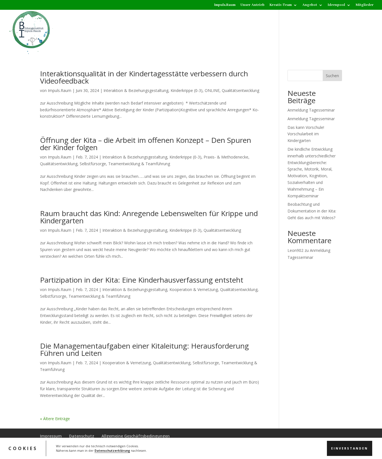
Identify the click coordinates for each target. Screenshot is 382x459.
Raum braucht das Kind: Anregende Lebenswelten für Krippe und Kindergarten (149, 217)
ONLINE (212, 90)
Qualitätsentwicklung (240, 90)
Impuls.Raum (224, 5)
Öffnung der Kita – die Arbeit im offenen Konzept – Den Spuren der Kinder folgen (145, 143)
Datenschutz (81, 436)
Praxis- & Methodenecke (226, 157)
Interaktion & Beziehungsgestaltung (135, 90)
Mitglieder (365, 5)
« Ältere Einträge (55, 418)
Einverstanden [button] (349, 448)
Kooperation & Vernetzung (193, 289)
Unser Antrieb (252, 5)
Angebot (309, 5)
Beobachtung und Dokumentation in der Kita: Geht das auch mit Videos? (311, 211)
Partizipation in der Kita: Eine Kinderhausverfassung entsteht (141, 280)
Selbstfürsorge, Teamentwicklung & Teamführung (125, 163)
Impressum (51, 436)
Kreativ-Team (281, 5)
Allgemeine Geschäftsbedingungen (136, 436)
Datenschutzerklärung (112, 451)
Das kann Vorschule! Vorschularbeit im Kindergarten (305, 134)
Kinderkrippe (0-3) (186, 90)
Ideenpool (336, 5)
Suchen (332, 75)
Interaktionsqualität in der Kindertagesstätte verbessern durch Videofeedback (144, 77)
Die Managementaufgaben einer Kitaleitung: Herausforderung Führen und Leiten (144, 349)
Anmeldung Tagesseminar (311, 110)
